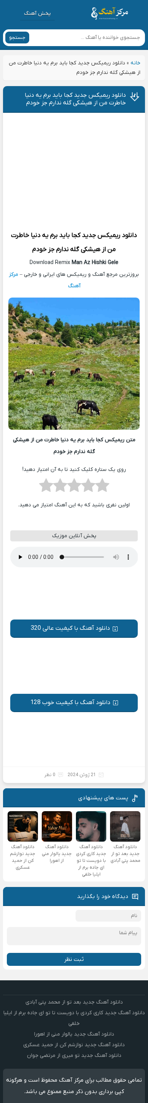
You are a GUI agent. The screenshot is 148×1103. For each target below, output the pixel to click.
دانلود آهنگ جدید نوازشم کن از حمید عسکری (74, 1045)
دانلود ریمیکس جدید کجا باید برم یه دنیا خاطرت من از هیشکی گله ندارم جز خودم (75, 99)
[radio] (102, 487)
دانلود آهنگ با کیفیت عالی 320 (70, 628)
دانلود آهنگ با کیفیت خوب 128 (70, 702)
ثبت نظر (74, 959)
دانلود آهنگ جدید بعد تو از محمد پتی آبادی (74, 1002)
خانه (135, 63)
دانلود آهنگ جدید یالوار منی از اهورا (74, 1034)
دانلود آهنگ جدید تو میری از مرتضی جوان (74, 1055)
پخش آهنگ (37, 13)
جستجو (17, 37)
